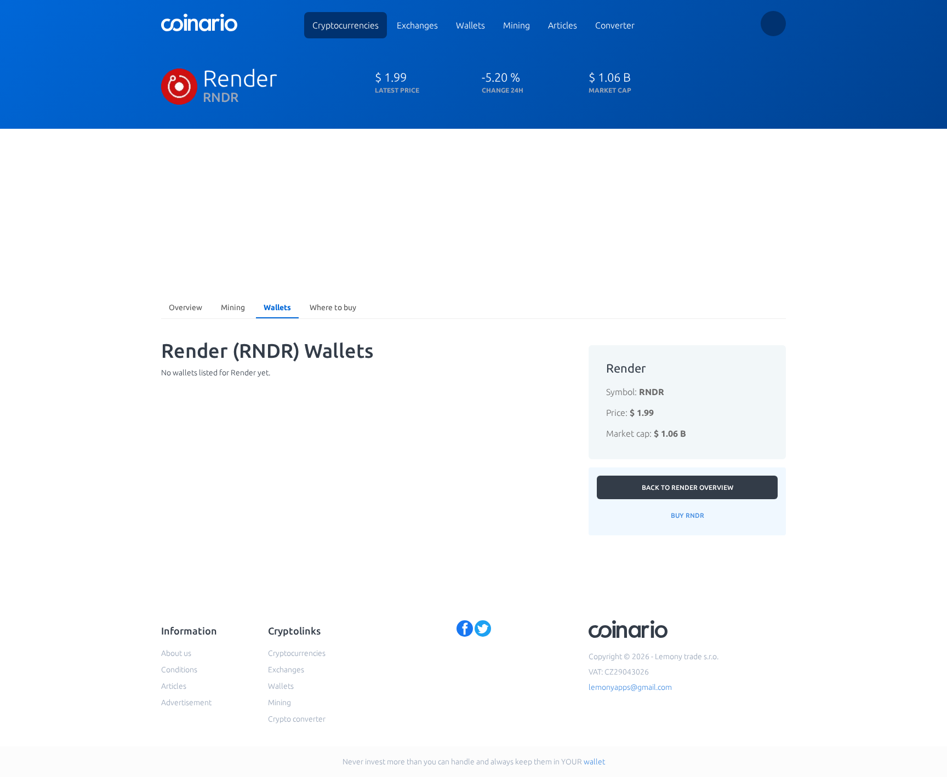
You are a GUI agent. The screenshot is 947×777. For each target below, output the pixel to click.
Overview (185, 307)
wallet (594, 761)
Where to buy (333, 307)
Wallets (470, 25)
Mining (516, 25)
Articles (562, 25)
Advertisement (186, 702)
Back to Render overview (687, 487)
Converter (615, 25)
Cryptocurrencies (345, 25)
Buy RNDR (687, 515)
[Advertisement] (473, 211)
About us (176, 653)
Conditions (179, 669)
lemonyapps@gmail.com (630, 687)
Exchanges (417, 25)
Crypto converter (297, 719)
